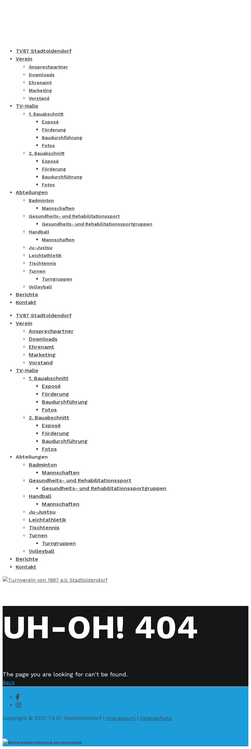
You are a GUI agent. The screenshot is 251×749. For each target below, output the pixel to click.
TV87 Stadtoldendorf (44, 315)
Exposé (51, 386)
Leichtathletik (47, 520)
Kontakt (26, 567)
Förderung (55, 394)
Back (9, 682)
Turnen (38, 535)
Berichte (27, 559)
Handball (40, 496)
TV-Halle (27, 370)
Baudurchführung (65, 402)
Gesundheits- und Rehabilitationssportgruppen (104, 488)
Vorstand (41, 362)
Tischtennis (44, 527)
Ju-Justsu (42, 512)
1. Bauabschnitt (49, 378)
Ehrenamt (41, 347)
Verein (24, 323)
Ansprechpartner (51, 331)
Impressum (120, 718)
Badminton (43, 465)
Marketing (42, 355)
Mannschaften (60, 472)
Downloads (43, 339)
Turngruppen (59, 543)
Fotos (49, 410)
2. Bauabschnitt (49, 417)
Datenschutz (156, 718)
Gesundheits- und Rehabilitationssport (80, 480)
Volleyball (41, 551)
